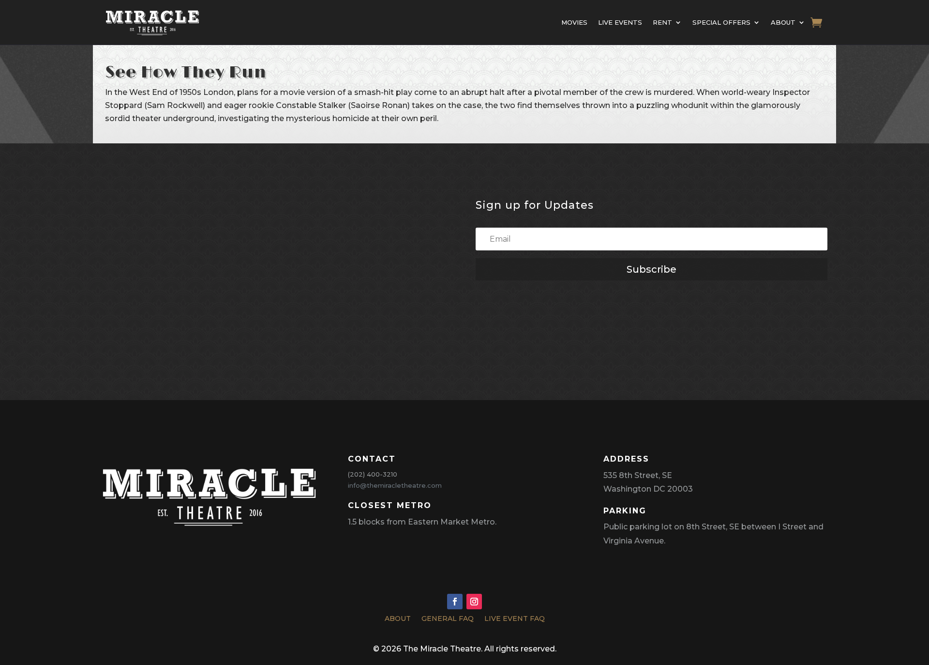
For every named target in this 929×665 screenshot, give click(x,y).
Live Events (620, 22)
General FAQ (447, 620)
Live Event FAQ (514, 620)
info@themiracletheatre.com (395, 485)
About (783, 22)
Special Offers (721, 22)
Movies (574, 22)
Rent (662, 22)
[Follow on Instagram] (474, 601)
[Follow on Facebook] (455, 601)
